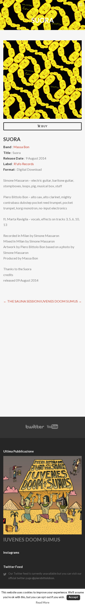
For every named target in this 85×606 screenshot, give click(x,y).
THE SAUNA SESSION (21, 301)
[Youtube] (52, 429)
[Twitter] (35, 429)
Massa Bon (21, 147)
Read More (42, 602)
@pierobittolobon (43, 578)
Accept (73, 597)
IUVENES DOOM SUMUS (61, 301)
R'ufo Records (24, 164)
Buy (43, 126)
